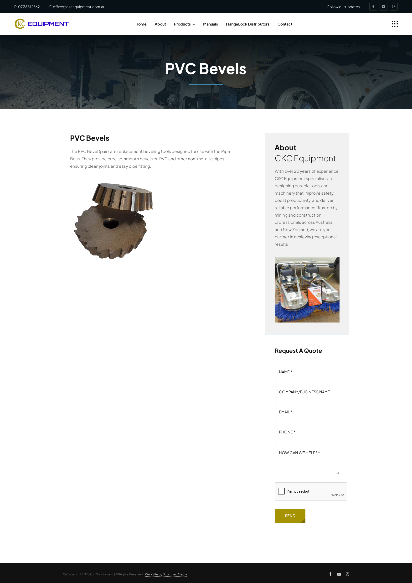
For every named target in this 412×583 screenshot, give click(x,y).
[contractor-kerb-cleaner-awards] (307, 259)
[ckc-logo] (41, 20)
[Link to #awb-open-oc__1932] (395, 24)
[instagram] (394, 6)
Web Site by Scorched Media (166, 574)
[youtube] (383, 6)
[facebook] (373, 6)
